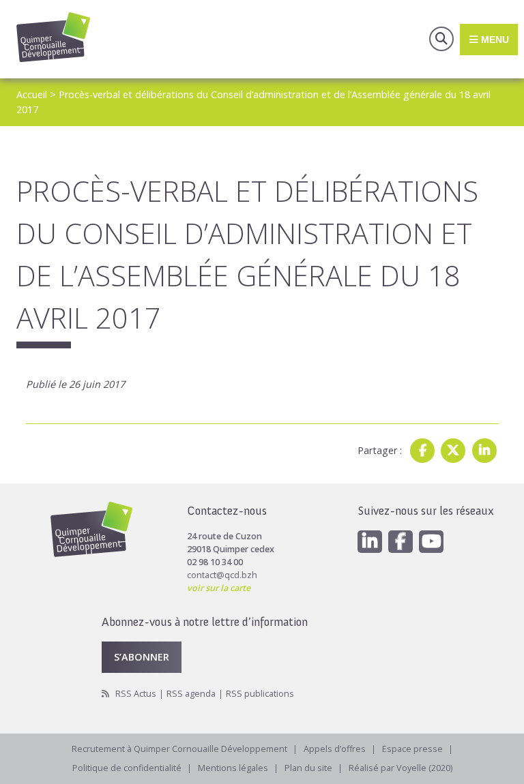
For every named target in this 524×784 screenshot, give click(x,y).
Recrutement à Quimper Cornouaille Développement (179, 749)
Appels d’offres (335, 749)
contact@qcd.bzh (222, 575)
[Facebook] (422, 450)
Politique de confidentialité (126, 768)
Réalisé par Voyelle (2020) (400, 768)
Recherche (441, 39)
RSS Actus (135, 693)
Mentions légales (233, 768)
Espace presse (412, 749)
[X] (453, 450)
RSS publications (260, 693)
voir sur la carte (218, 588)
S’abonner (141, 656)
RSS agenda (191, 693)
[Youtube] (431, 541)
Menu (493, 38)
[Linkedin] (484, 450)
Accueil (31, 94)
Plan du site (308, 768)
